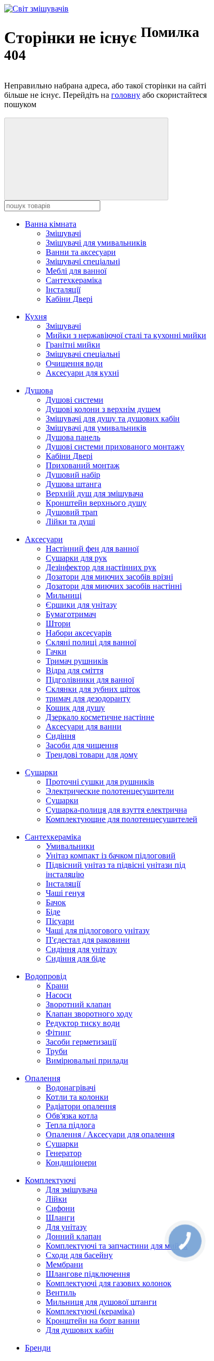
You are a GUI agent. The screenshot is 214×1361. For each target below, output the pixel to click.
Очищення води (74, 363)
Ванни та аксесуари (81, 252)
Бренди (38, 1347)
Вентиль (61, 1292)
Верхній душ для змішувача (94, 493)
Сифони (60, 1208)
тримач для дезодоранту (88, 698)
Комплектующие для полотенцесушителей (121, 819)
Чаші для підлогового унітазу (98, 930)
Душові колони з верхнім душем (103, 409)
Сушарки (41, 772)
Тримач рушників (77, 661)
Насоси (59, 995)
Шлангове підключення (88, 1273)
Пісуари (60, 921)
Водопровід (45, 976)
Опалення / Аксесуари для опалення (110, 1134)
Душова (39, 390)
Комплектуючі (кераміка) (90, 1311)
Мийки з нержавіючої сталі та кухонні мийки (126, 335)
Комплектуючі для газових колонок (108, 1283)
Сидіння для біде (75, 958)
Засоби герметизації (81, 1041)
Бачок (56, 902)
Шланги (60, 1217)
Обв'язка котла (72, 1115)
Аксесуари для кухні (82, 372)
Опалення (42, 1078)
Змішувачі (63, 233)
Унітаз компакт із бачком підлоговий (111, 855)
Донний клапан (73, 1236)
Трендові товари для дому (92, 754)
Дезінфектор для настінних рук (101, 567)
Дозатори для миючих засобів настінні (114, 586)
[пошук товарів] (86, 159)
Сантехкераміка (74, 280)
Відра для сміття (74, 670)
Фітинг (58, 1032)
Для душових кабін (80, 1330)
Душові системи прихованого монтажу (115, 446)
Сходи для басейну (79, 1255)
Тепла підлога (70, 1125)
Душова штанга (73, 484)
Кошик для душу (75, 707)
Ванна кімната (50, 224)
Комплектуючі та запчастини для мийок (117, 1245)
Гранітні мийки (73, 344)
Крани (57, 985)
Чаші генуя (65, 893)
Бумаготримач (71, 614)
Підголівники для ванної (90, 679)
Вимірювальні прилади (87, 1060)
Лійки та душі (70, 521)
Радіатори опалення (81, 1106)
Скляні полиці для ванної (91, 642)
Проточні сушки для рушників (100, 781)
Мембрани (64, 1264)
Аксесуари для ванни (84, 726)
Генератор (64, 1153)
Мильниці (64, 595)
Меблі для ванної (76, 270)
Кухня (36, 316)
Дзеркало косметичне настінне (100, 717)
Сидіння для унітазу (81, 949)
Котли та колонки (77, 1097)
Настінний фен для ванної (92, 548)
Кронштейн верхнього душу (96, 502)
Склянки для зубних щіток (93, 689)
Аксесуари (44, 539)
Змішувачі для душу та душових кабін (113, 418)
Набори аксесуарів (79, 632)
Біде (53, 911)
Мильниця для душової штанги (101, 1302)
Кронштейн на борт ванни (93, 1320)
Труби (57, 1051)
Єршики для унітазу (81, 604)
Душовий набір (73, 474)
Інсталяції (63, 289)
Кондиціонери (71, 1162)
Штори (58, 623)
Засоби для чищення (82, 745)
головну (125, 95)
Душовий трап (72, 512)
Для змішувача (71, 1189)
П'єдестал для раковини (88, 939)
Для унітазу (66, 1227)
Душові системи (74, 399)
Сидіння (60, 735)
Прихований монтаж (82, 465)
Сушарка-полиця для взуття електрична (116, 809)
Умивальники (70, 846)
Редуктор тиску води (83, 1023)
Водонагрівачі (71, 1087)
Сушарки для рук (76, 558)
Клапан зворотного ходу (89, 1013)
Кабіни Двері (69, 298)
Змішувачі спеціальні (83, 261)
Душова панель (73, 437)
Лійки (56, 1199)
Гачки (56, 651)
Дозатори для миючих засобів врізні (109, 576)
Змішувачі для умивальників (96, 242)
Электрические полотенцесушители (110, 791)
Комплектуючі (50, 1180)
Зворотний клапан (78, 1004)
